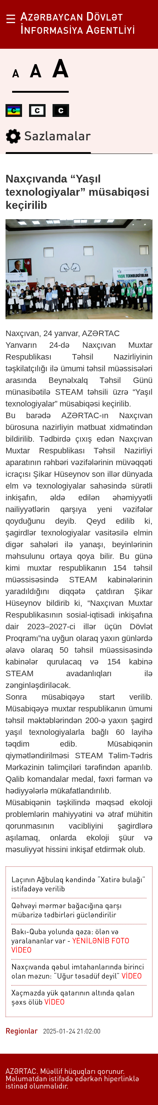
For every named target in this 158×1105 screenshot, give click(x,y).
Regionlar (22, 1031)
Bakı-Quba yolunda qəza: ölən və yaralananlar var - (70, 941)
